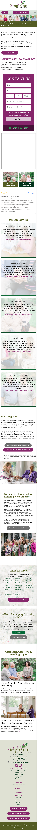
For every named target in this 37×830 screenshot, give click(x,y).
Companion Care (18, 774)
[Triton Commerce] (21, 827)
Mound (17, 592)
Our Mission (18, 632)
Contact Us (18, 802)
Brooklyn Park (8, 580)
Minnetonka (18, 589)
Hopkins (17, 578)
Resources (18, 788)
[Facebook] (16, 766)
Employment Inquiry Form (18, 784)
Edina (6, 589)
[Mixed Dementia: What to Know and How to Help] (18, 675)
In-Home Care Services (18, 769)
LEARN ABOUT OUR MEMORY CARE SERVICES (18, 240)
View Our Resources (18, 637)
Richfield (28, 580)
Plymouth (28, 578)
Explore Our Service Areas (18, 600)
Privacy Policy (21, 824)
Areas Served (18, 793)
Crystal (6, 585)
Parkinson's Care (18, 772)
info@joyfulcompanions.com (20, 762)
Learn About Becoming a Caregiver (18, 445)
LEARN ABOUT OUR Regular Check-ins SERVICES (18, 390)
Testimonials (18, 801)
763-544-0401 (19, 755)
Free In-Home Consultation (18, 813)
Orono (17, 580)
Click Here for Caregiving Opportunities (18, 449)
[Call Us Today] (4, 12)
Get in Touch (10, 52)
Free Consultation (21, 12)
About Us (18, 795)
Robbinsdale (29, 583)
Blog (18, 804)
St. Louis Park (30, 587)
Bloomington (8, 578)
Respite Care (18, 776)
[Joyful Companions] (18, 8)
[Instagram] (20, 766)
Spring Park (29, 585)
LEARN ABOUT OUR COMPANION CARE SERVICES (18, 315)
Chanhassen (7, 583)
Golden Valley (8, 594)
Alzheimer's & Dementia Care (18, 771)
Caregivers (18, 782)
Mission (18, 797)
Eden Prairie (8, 587)
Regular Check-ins (18, 778)
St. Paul (28, 589)
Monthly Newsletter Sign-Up (18, 818)
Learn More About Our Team (18, 528)
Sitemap (14, 824)
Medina (17, 587)
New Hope (18, 594)
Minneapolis (18, 585)
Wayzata (28, 592)
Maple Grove (19, 583)
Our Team (18, 799)
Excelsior (7, 592)
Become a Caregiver (18, 808)
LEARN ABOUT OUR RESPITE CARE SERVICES (18, 352)
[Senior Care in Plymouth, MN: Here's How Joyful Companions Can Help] (18, 714)
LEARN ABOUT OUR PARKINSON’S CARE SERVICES (18, 277)
